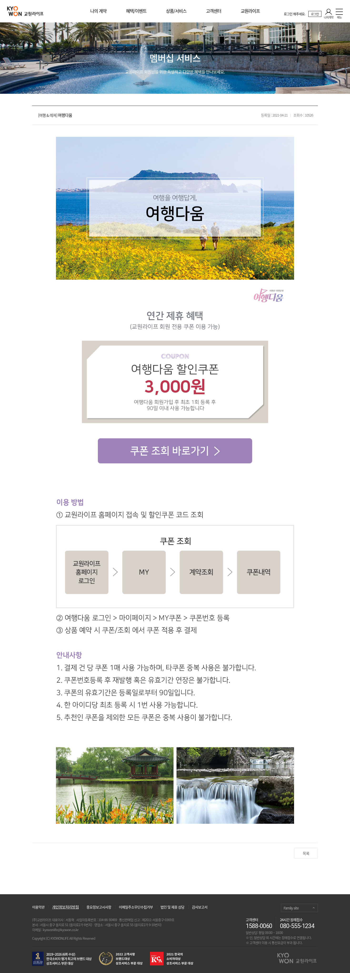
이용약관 (38, 906)
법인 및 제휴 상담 (172, 907)
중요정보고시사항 (98, 907)
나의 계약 (98, 11)
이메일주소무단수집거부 (136, 907)
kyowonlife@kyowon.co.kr (60, 929)
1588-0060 (259, 926)
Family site (291, 908)
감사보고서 (199, 907)
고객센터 (213, 11)
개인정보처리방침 (65, 907)
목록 (306, 853)
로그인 (315, 14)
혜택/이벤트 (136, 11)
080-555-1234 (297, 926)
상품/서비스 (176, 11)
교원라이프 (250, 11)
